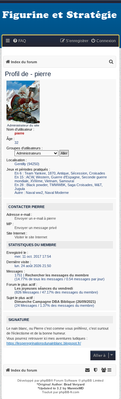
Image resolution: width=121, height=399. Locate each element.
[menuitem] (19, 41)
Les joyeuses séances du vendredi (44, 288)
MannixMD (75, 388)
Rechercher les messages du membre (57, 275)
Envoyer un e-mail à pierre (35, 218)
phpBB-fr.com (69, 392)
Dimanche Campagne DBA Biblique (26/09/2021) (55, 302)
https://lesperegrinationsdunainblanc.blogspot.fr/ (43, 343)
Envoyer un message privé (36, 228)
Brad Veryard (74, 384)
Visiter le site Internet (31, 237)
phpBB (45, 380)
